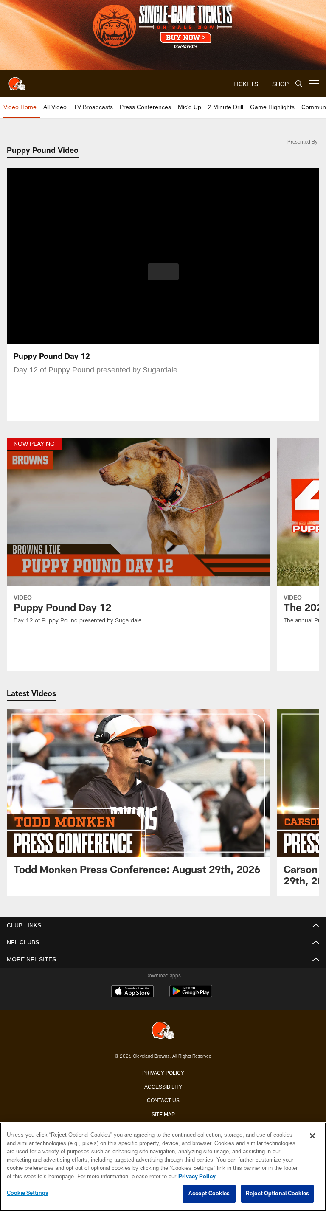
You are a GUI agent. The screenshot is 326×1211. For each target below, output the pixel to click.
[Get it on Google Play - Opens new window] (191, 995)
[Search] (298, 84)
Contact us (163, 1100)
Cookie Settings (27, 1193)
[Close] (312, 1136)
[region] (163, 1167)
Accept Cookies (209, 1193)
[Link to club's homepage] (17, 80)
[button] (163, 271)
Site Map (163, 1114)
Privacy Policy (163, 1072)
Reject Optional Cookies (277, 1193)
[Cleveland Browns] (163, 1030)
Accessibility (163, 1086)
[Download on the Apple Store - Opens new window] (132, 992)
